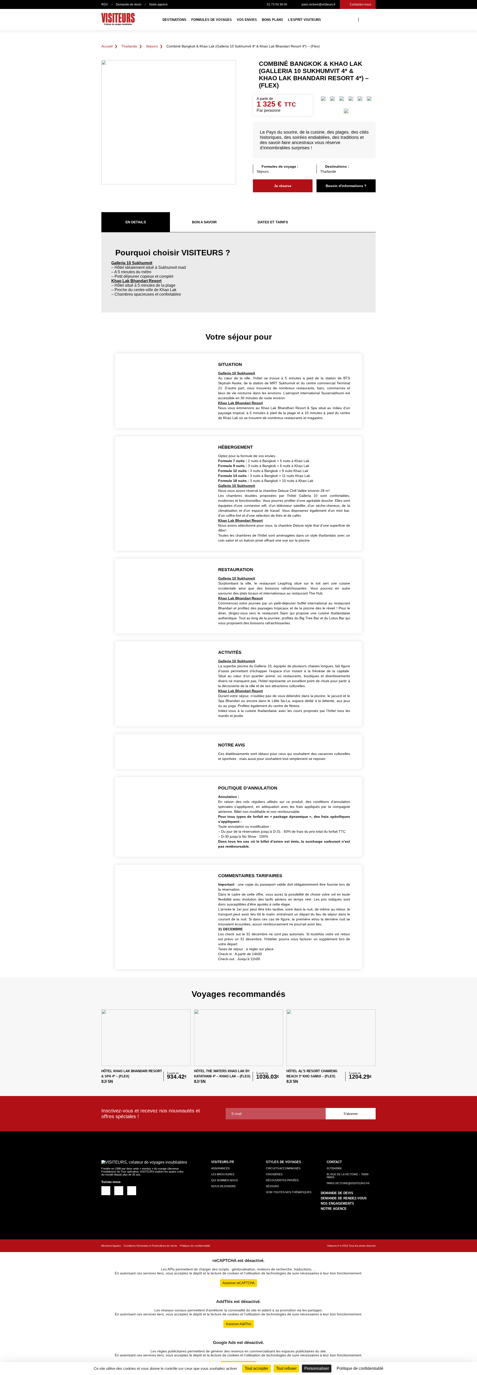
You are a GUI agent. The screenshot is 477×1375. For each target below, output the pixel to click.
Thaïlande (129, 46)
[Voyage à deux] (369, 99)
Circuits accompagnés (283, 1168)
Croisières (274, 1174)
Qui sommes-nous (224, 1180)
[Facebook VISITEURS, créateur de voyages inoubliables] (106, 1190)
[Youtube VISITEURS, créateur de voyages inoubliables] (131, 1190)
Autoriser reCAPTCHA (239, 1283)
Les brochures (222, 1174)
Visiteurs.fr (333, 1245)
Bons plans (272, 20)
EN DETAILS (135, 222)
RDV (104, 4)
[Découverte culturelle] (323, 99)
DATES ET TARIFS (273, 222)
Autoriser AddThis (238, 1324)
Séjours (152, 46)
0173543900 (334, 1168)
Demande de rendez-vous (344, 1198)
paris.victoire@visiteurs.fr (318, 4)
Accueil (107, 46)
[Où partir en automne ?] (341, 99)
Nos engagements (337, 1203)
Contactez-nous (360, 4)
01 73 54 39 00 (277, 4)
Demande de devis (128, 4)
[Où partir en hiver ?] (360, 99)
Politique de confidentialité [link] (360, 1368)
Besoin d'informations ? (346, 186)
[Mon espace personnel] (366, 19)
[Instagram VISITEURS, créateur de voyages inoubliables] (119, 1190)
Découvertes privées (282, 1180)
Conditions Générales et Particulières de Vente (150, 1245)
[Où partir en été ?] (350, 99)
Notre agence (158, 4)
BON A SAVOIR (204, 222)
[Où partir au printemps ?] (332, 99)
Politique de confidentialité (195, 1245)
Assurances (220, 1168)
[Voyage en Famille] (346, 112)
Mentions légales (111, 1245)
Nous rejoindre (223, 1186)
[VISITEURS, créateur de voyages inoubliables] (118, 19)
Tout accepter (256, 1368)
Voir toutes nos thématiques (288, 1192)
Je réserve (282, 186)
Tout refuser (286, 1368)
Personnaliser (316, 1368)
